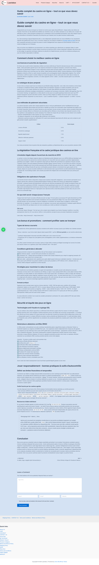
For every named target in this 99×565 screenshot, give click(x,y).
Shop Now (54, 2)
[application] (69, 2)
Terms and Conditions (25, 517)
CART (67, 2)
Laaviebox (11, 3)
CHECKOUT (3, 533)
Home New (3, 536)
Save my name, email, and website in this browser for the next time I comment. (36, 501)
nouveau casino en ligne (69, 40)
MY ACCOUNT (76, 2)
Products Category (45, 2)
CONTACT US (85, 2)
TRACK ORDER (3, 552)
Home (37, 2)
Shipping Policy (6, 517)
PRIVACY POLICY (4, 540)
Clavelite (94, 2)
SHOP (1, 547)
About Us (61, 2)
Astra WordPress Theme (61, 561)
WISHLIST (2, 554)
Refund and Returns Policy (38, 517)
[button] (3, 230)
